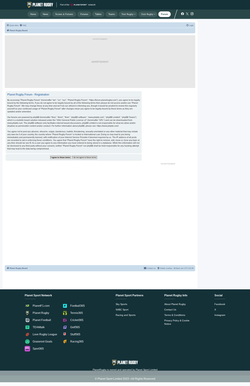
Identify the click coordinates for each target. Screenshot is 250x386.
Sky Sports (121, 304)
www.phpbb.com (15, 123)
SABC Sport (122, 309)
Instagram (219, 315)
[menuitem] (23, 25)
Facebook (219, 304)
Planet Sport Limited (146, 369)
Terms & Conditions (174, 315)
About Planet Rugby (175, 304)
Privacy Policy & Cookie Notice (176, 322)
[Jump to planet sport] (78, 5)
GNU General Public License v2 (71, 120)
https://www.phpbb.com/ (108, 126)
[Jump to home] (40, 5)
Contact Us (170, 309)
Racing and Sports (126, 315)
